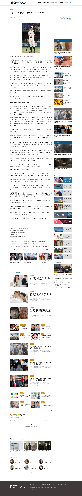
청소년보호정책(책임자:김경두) (51, 484)
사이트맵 (65, 484)
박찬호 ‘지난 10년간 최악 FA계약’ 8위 (17, 236)
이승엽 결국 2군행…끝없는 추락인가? (17, 232)
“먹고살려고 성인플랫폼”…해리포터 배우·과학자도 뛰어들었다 (16, 451)
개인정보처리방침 (43, 484)
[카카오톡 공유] (67, 19)
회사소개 (34, 484)
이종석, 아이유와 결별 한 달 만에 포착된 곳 (33, 461)
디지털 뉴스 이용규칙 (60, 484)
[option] (16, 447)
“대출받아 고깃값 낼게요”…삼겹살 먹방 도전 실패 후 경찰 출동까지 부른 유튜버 (30, 451)
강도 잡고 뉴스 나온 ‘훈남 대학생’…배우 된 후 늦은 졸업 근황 (47, 468)
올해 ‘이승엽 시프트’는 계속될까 (16, 230)
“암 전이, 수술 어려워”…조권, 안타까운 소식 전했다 (32, 468)
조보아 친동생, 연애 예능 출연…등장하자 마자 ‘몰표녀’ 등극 (19, 468)
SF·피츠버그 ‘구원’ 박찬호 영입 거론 (17, 234)
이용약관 (38, 484)
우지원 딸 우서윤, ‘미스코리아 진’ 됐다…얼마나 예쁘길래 (43, 451)
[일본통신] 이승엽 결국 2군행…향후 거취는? (19, 228)
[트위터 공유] (64, 19)
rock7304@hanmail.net (39, 218)
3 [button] (31, 472)
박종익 (11, 17)
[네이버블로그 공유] (70, 19)
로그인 (31, 484)
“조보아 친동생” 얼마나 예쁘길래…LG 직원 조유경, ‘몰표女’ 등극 (47, 462)
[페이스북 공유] (61, 19)
